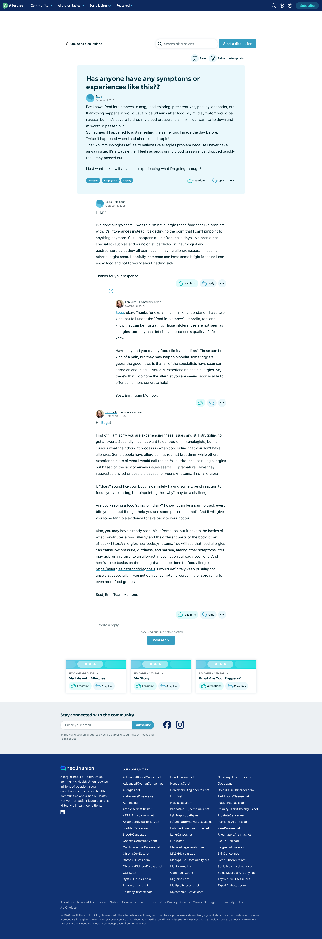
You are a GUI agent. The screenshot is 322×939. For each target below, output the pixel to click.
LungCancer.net (181, 834)
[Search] (160, 43)
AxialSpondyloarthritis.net (141, 821)
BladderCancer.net (136, 828)
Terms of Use (68, 738)
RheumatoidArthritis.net (234, 834)
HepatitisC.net (180, 783)
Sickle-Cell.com (229, 841)
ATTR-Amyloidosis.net (138, 815)
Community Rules (230, 902)
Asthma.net (131, 802)
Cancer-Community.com (140, 841)
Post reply (161, 640)
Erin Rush (130, 301)
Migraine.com (179, 879)
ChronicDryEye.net (136, 853)
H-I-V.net (176, 796)
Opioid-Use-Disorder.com (236, 790)
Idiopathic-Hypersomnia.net (189, 809)
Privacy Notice (139, 734)
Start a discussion (237, 44)
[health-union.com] (77, 769)
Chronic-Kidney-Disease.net (142, 866)
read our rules (155, 631)
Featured (123, 5)
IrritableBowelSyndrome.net (189, 828)
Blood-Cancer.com (136, 834)
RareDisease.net (229, 828)
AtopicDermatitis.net (137, 809)
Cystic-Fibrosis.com (137, 879)
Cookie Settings (204, 902)
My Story (141, 678)
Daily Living (98, 5)
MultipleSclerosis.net (184, 885)
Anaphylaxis (110, 180)
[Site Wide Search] (274, 5)
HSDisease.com (181, 802)
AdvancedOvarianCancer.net (143, 783)
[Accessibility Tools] (282, 5)
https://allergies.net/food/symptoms (141, 543)
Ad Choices (68, 907)
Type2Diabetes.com (232, 885)
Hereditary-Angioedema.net (189, 790)
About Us (67, 902)
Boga (99, 96)
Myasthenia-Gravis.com (186, 892)
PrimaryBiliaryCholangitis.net (238, 809)
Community (39, 5)
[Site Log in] (290, 5)
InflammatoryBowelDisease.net (192, 821)
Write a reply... (110, 625)
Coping (127, 180)
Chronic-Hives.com (136, 860)
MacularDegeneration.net (188, 847)
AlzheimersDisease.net (138, 796)
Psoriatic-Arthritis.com (234, 821)
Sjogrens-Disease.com (233, 847)
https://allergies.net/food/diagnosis (125, 569)
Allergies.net (131, 790)
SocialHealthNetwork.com (236, 866)
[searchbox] (191, 43)
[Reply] (212, 403)
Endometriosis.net (135, 885)
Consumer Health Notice (139, 902)
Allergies (93, 180)
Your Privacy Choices (175, 902)
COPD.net (129, 873)
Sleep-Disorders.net (232, 860)
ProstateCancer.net (231, 815)
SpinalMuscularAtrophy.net (236, 873)
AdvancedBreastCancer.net (142, 777)
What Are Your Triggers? (220, 678)
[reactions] (200, 403)
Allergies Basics (69, 5)
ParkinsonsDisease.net (233, 796)
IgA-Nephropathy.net (185, 815)
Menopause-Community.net (189, 860)
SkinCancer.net (228, 853)
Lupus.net (177, 841)
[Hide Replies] (111, 291)
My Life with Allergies (87, 678)
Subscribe (143, 725)
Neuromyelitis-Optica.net (235, 777)
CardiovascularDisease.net (141, 847)
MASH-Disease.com (184, 853)
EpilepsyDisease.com (138, 892)
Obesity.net (225, 783)
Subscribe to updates (231, 58)
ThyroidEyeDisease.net (234, 879)
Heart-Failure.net (182, 777)
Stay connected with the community (97, 714)
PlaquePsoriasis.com (232, 802)
